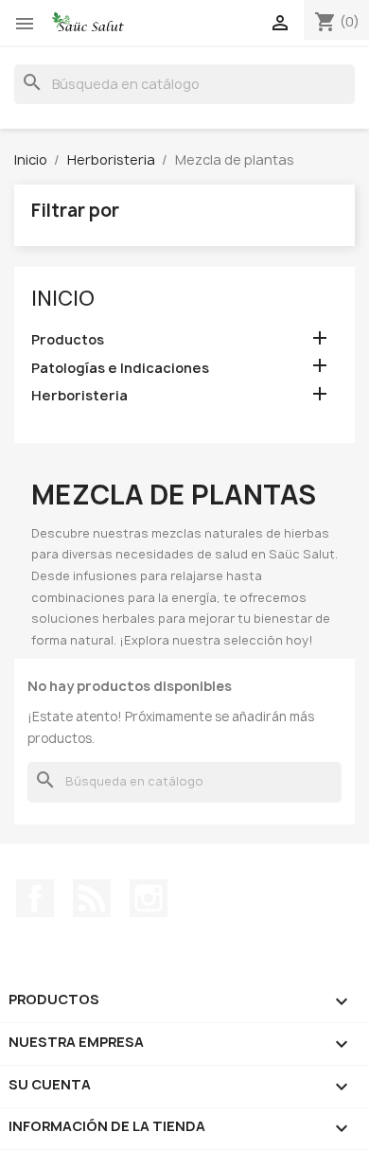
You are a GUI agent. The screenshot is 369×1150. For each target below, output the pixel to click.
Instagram (148, 898)
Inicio (63, 298)
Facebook (35, 898)
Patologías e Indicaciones (120, 368)
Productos (67, 339)
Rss (92, 898)
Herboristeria (79, 395)
